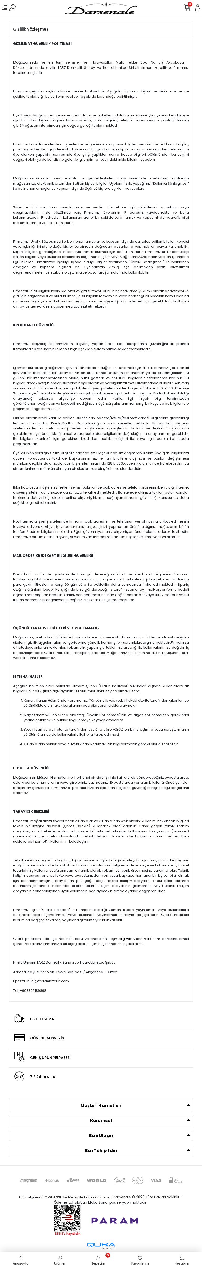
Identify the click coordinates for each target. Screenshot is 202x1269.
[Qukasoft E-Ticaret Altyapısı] (101, 1246)
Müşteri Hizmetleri (101, 1105)
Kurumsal (101, 1120)
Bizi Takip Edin (101, 1151)
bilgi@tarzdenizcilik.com (139, 938)
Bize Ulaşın (101, 1136)
